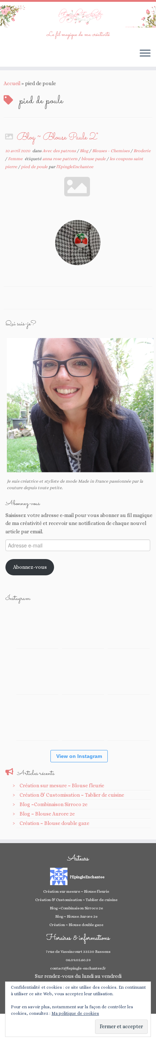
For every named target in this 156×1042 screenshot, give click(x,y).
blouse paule (94, 158)
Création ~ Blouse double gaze (54, 823)
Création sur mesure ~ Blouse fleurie (62, 785)
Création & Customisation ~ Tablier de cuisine (72, 795)
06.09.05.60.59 (78, 960)
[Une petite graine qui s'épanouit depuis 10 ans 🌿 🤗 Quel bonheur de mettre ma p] (129, 674)
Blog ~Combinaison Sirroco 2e (53, 804)
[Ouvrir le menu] (145, 53)
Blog (84, 150)
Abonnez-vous (30, 567)
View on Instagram (79, 756)
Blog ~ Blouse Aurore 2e (47, 814)
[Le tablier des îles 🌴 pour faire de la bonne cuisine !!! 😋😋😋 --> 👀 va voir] (37, 674)
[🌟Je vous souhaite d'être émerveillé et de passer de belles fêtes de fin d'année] (83, 720)
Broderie (142, 150)
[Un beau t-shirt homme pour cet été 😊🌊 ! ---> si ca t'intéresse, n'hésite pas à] (83, 674)
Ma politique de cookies (75, 1013)
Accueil (12, 83)
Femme (16, 158)
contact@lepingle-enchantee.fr (78, 968)
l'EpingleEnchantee (74, 166)
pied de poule (35, 166)
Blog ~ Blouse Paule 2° (57, 138)
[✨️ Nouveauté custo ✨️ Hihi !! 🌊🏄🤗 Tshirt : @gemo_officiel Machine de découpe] (83, 628)
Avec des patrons (59, 150)
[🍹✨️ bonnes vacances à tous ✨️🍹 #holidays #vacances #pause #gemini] (37, 628)
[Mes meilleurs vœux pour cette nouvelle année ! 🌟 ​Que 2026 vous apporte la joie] (37, 720)
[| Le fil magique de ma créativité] (78, 16)
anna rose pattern (60, 158)
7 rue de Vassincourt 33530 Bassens (78, 951)
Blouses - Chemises (111, 150)
